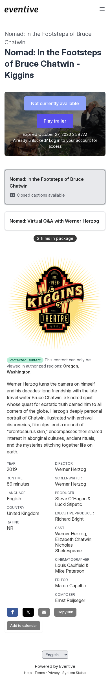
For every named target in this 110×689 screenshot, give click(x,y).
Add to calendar (23, 625)
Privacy (54, 673)
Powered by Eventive (55, 666)
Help (28, 673)
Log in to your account (70, 140)
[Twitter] (28, 612)
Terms (39, 673)
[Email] (44, 612)
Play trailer (55, 121)
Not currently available (55, 103)
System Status (74, 673)
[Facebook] (12, 612)
